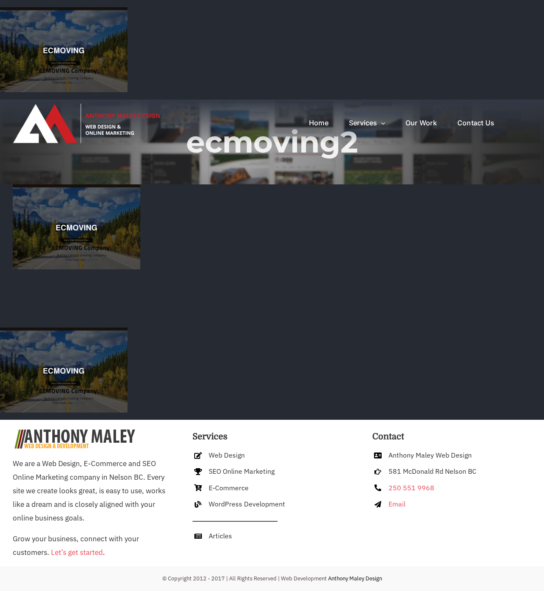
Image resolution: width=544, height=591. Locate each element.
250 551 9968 (411, 488)
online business (38, 518)
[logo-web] (85, 107)
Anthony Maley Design (355, 578)
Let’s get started (77, 552)
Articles (220, 536)
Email (396, 504)
